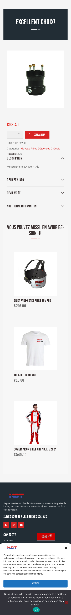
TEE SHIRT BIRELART (25, 375)
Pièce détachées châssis (45, 148)
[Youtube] (21, 525)
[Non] (66, 602)
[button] (66, 548)
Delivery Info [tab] (15, 180)
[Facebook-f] (6, 525)
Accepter (35, 583)
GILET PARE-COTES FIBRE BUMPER (32, 301)
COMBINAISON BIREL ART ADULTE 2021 (35, 449)
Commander (39, 134)
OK (36, 609)
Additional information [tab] (22, 206)
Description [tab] (14, 158)
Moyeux (25, 148)
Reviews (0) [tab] (14, 193)
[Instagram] (14, 525)
